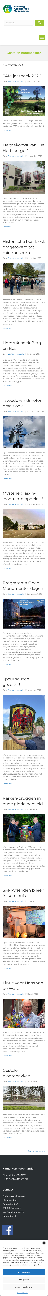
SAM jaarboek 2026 (22, 75)
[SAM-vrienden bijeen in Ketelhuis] (24, 922)
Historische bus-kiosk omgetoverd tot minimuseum (24, 247)
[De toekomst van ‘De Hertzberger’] (24, 177)
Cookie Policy (22, 1293)
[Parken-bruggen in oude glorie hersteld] (24, 828)
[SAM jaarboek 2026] (24, 101)
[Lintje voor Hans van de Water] (24, 1013)
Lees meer (7, 130)
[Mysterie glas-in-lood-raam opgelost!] (24, 523)
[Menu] (42, 37)
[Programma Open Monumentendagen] (24, 613)
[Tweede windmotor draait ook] (24, 432)
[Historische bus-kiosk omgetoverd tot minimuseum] (24, 279)
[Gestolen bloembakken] (24, 1098)
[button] (44, 1243)
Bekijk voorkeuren (24, 1287)
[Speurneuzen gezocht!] (24, 722)
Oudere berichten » (36, 1151)
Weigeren (24, 1279)
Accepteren (24, 1272)
